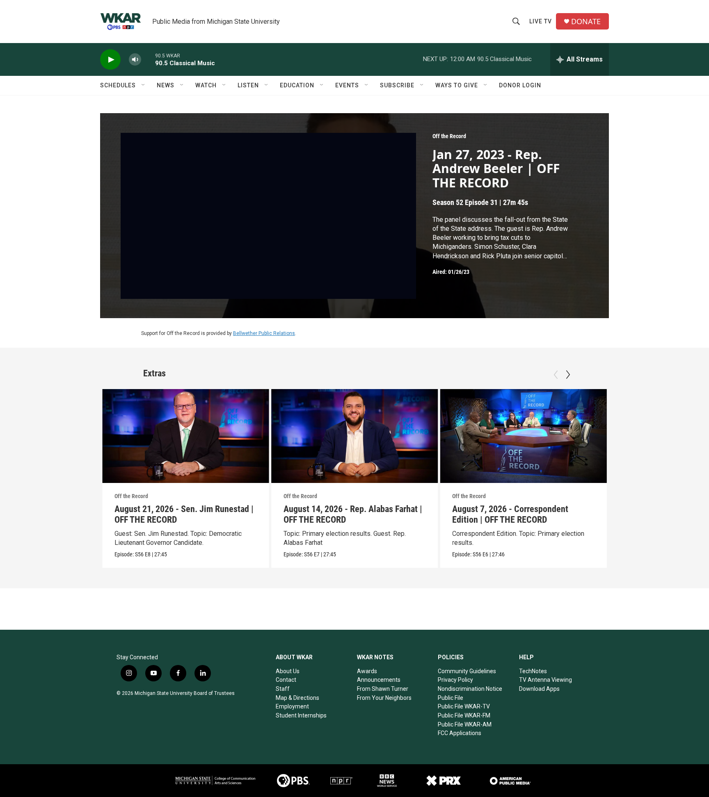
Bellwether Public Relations (264, 333)
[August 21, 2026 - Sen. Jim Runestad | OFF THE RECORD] (185, 436)
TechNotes (533, 671)
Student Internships (301, 715)
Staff (283, 688)
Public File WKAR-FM (464, 715)
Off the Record (449, 136)
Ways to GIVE (456, 85)
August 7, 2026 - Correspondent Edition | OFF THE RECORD (510, 514)
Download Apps (539, 688)
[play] (110, 59)
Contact (286, 679)
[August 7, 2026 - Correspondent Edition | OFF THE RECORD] (523, 436)
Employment (292, 706)
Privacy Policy (455, 679)
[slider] (148, 59)
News (165, 85)
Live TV (540, 21)
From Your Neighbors (384, 698)
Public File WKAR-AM (465, 724)
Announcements (378, 679)
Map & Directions (297, 698)
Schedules (118, 85)
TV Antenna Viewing (545, 679)
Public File (450, 698)
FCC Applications (459, 733)
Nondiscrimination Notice (470, 688)
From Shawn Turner (382, 688)
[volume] (135, 59)
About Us (288, 671)
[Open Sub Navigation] (144, 85)
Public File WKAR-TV (464, 706)
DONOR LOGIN (520, 85)
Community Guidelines (467, 671)
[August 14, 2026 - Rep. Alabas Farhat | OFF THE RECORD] (354, 436)
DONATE (586, 21)
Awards (367, 671)
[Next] (568, 375)
